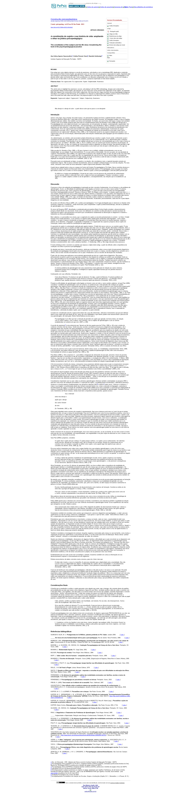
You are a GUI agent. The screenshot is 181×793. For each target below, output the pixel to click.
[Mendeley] (108, 55)
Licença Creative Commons (117, 782)
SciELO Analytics (114, 26)
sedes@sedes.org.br (90, 791)
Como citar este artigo (116, 38)
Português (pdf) (114, 31)
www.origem (54, 773)
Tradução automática (115, 43)
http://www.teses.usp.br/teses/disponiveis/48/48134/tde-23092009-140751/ (83, 735)
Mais (110, 55)
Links (122, 634)
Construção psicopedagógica (64, 19)
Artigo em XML (113, 34)
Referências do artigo (115, 36)
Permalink (112, 61)
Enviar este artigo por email (117, 45)
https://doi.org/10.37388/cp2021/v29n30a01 (62, 27)
